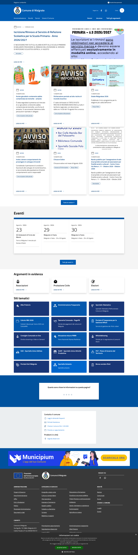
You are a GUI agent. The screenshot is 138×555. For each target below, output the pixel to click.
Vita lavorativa (46, 499)
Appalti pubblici (46, 506)
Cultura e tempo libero (49, 495)
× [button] (136, 534)
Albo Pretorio (73, 529)
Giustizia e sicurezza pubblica (78, 495)
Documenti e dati (19, 512)
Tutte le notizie (68, 202)
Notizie (22, 90)
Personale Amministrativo (22, 509)
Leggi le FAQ (45, 532)
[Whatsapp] (105, 10)
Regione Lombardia (20, 2)
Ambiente (72, 502)
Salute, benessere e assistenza (79, 505)
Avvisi (19, 27)
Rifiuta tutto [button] (76, 547)
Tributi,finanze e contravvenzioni (79, 499)
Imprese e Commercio (48, 502)
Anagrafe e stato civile (49, 492)
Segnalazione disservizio (49, 529)
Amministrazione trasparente (78, 526)
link (87, 544)
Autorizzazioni (73, 509)
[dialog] (69, 544)
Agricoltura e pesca (75, 512)
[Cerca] (122, 10)
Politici (16, 506)
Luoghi (99, 508)
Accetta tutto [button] (61, 547)
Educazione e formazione (77, 492)
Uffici (15, 499)
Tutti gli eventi (67, 262)
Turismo (44, 512)
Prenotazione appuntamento (51, 526)
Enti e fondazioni (19, 502)
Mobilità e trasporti (48, 516)
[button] (69, 552)
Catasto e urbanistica (48, 509)
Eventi (99, 511)
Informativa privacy (75, 532)
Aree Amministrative (20, 495)
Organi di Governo (19, 492)
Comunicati (100, 495)
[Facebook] (100, 10)
